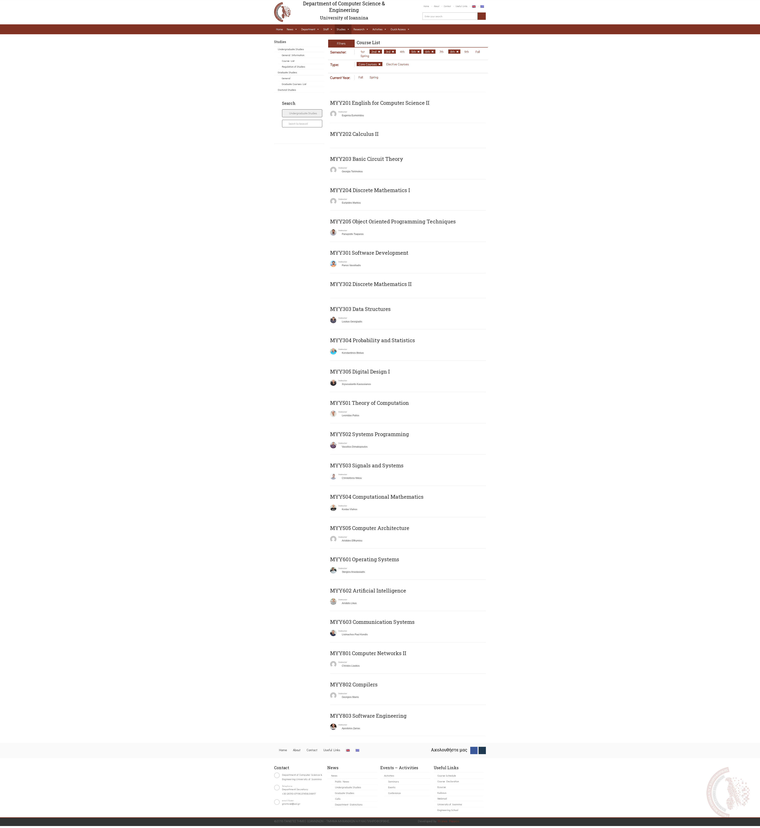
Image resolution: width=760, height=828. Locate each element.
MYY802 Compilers (354, 684)
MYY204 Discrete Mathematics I (370, 190)
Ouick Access (398, 29)
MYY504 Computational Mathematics (377, 496)
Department (308, 29)
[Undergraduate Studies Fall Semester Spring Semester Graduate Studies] (302, 113)
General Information (293, 55)
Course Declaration (448, 781)
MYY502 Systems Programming (369, 434)
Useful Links (461, 6)
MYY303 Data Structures (360, 309)
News (290, 29)
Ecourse (441, 787)
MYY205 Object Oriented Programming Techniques (393, 221)
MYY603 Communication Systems (372, 621)
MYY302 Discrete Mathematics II (371, 284)
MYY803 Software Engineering (368, 715)
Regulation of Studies (293, 66)
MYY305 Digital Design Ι (360, 371)
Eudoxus (441, 792)
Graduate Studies (287, 72)
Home (426, 6)
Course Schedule (446, 775)
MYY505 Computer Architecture (369, 528)
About (436, 6)
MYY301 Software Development (369, 252)
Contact (447, 6)
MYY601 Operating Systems (364, 559)
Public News (342, 781)
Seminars (393, 781)
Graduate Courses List (294, 84)
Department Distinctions (348, 804)
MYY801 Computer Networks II (368, 653)
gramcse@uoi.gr (291, 803)
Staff (326, 29)
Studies (341, 29)
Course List (288, 60)
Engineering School (447, 810)
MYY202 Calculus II (354, 134)
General (286, 78)
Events (391, 787)
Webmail (442, 798)
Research (359, 29)
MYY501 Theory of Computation (369, 402)
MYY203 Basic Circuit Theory (366, 158)
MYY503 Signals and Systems (367, 465)
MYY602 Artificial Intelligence (368, 590)
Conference (394, 793)
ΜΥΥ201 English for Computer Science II (379, 102)
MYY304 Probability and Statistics (372, 340)
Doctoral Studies (287, 89)
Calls (337, 798)
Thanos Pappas (448, 821)
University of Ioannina (449, 804)
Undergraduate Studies (291, 49)
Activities (377, 29)
